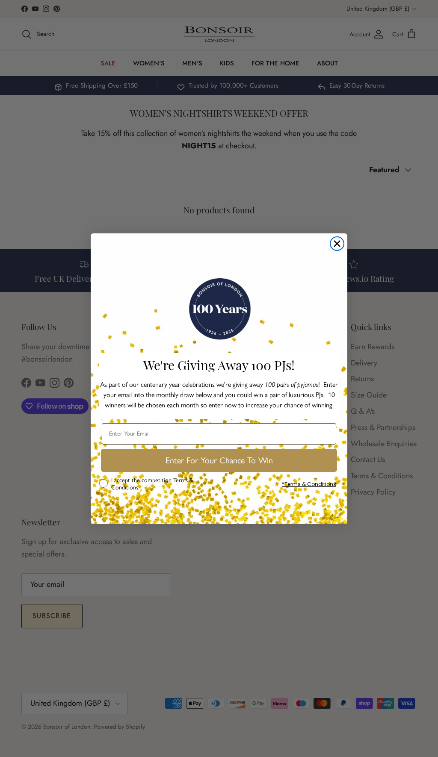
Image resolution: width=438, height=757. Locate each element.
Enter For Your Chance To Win (219, 460)
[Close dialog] (337, 243)
